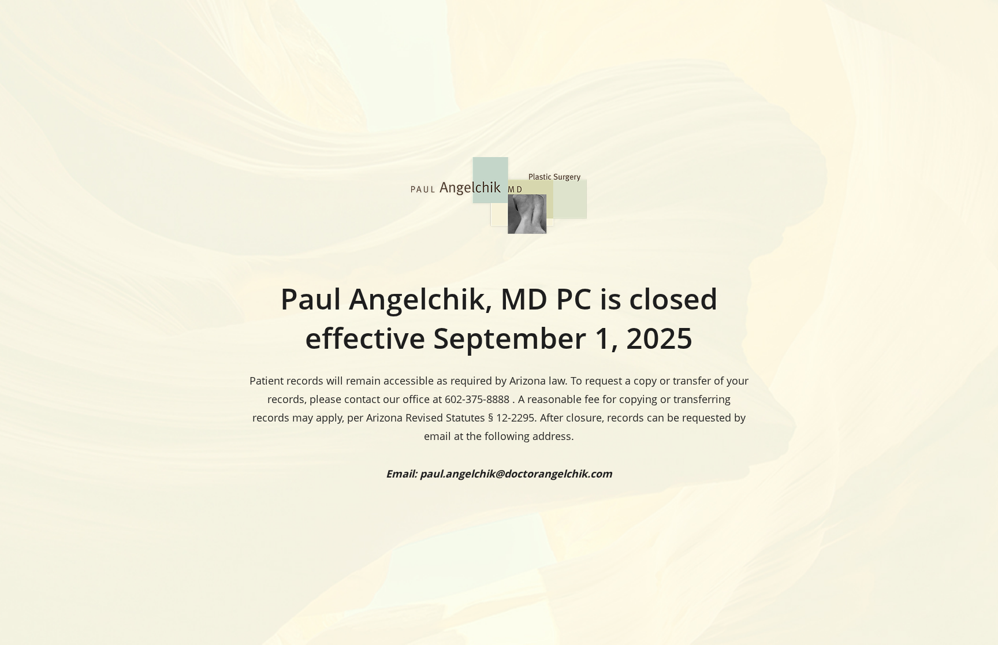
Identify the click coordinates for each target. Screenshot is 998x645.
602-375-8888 (477, 399)
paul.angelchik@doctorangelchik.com (516, 473)
